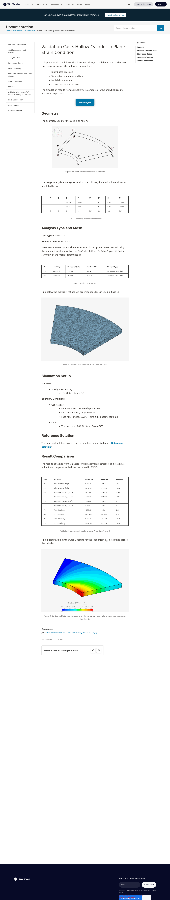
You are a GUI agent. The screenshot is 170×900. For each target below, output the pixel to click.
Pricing (79, 4)
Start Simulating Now (116, 15)
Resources (55, 4)
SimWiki (11, 86)
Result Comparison (145, 61)
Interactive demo (144, 4)
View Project (85, 102)
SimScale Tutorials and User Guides (20, 75)
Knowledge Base (15, 110)
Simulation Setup (15, 63)
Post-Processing (15, 68)
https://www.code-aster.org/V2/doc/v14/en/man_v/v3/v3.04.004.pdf (70, 632)
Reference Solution (145, 57)
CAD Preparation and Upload (17, 51)
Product (26, 4)
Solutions (40, 4)
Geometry (141, 47)
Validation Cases (15, 81)
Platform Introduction (17, 44)
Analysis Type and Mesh (147, 50)
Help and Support (15, 100)
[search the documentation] (160, 28)
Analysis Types (14, 58)
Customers (70, 4)
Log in (129, 4)
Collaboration (14, 105)
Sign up (161, 4)
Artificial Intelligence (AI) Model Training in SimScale (19, 93)
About (87, 4)
